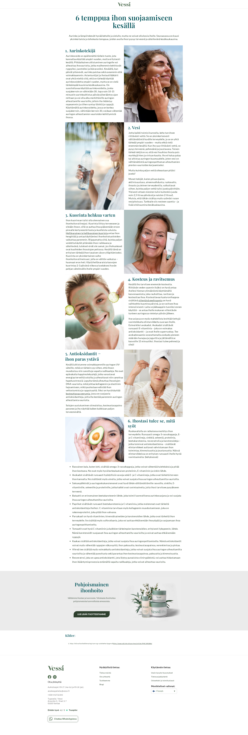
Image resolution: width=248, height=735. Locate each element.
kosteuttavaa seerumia (78, 393)
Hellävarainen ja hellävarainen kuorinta (87, 233)
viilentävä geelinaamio (150, 300)
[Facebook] (49, 677)
